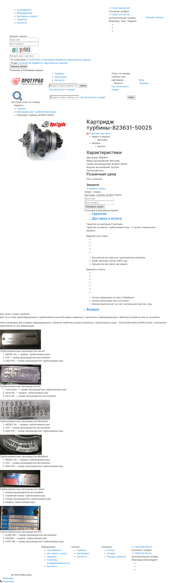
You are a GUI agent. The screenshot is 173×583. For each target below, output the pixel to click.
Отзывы (111, 553)
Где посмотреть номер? (62, 89)
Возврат (93, 309)
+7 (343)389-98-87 (142, 546)
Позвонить (8, 581)
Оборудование (24, 13)
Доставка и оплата (27, 16)
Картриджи (60, 76)
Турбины (59, 73)
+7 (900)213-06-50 (142, 553)
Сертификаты (24, 9)
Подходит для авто (99, 133)
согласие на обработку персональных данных (42, 63)
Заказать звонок (155, 17)
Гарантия (22, 19)
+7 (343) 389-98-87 (119, 8)
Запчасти (59, 80)
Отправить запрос (96, 188)
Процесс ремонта (116, 556)
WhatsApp (7, 578)
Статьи (111, 550)
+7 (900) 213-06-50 (119, 5)
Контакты (22, 22)
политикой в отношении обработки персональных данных (60, 59)
